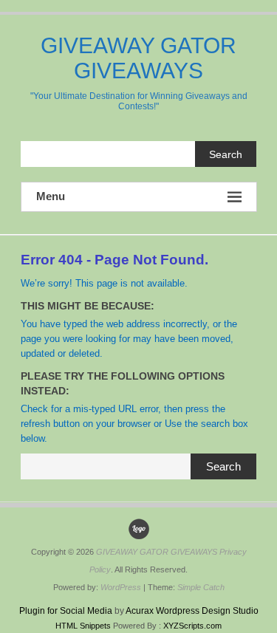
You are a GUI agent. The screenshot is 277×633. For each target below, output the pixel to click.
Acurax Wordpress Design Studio (192, 611)
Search (225, 154)
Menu (50, 196)
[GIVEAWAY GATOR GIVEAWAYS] (139, 529)
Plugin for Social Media (65, 611)
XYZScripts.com (192, 625)
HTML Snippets (83, 625)
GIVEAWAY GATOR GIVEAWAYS (138, 58)
